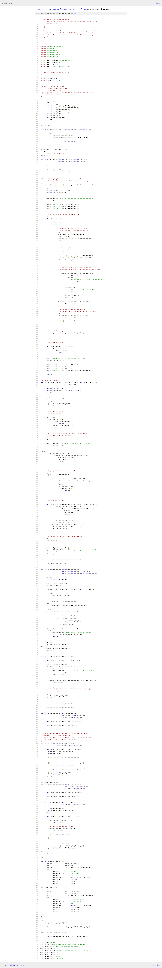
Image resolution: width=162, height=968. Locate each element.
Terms (22, 965)
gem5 (37, 9)
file (73, 14)
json (158, 965)
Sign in (158, 3)
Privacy (16, 965)
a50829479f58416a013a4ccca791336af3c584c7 (69, 9)
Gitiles (11, 965)
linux (48, 9)
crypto (94, 9)
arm (42, 9)
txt (154, 965)
